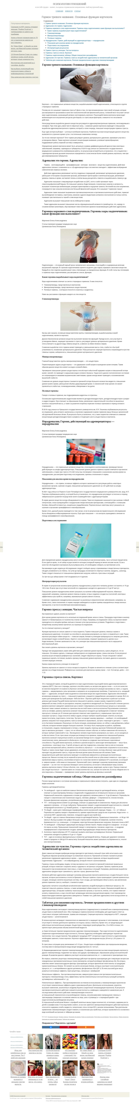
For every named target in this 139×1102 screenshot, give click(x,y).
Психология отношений (69, 4)
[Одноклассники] (86, 1027)
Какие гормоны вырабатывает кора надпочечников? (67, 30)
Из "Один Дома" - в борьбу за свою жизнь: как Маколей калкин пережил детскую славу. (24, 48)
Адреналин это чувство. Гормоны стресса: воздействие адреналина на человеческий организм (81, 57)
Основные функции (53, 1017)
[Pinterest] (68, 1027)
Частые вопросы (113, 1017)
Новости (69, 10)
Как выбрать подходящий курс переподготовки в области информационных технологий (22, 71)
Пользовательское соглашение (59, 1096)
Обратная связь (85, 1096)
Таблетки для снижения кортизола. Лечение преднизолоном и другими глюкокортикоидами (79, 60)
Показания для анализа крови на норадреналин (65, 43)
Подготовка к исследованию (58, 45)
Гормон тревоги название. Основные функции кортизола (67, 23)
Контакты (48, 1096)
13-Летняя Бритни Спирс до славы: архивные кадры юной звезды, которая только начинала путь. (24, 57)
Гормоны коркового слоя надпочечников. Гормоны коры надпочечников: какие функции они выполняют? (85, 28)
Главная (59, 10)
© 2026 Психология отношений (17, 1096)
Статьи (77, 10)
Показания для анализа (75, 1017)
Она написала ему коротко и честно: (24, 77)
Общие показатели (123, 1017)
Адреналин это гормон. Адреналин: (58, 26)
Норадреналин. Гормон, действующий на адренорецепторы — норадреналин (74, 40)
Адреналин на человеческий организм (52, 1019)
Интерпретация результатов (58, 48)
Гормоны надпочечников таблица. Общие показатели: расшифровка (71, 55)
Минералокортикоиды (55, 35)
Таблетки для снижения (68, 1019)
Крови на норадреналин (87, 1017)
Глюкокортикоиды (54, 33)
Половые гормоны (54, 38)
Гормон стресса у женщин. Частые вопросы (62, 50)
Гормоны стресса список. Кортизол (58, 53)
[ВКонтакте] (51, 1027)
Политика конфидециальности (53, 1098)
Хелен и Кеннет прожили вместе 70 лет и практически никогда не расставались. (24, 40)
